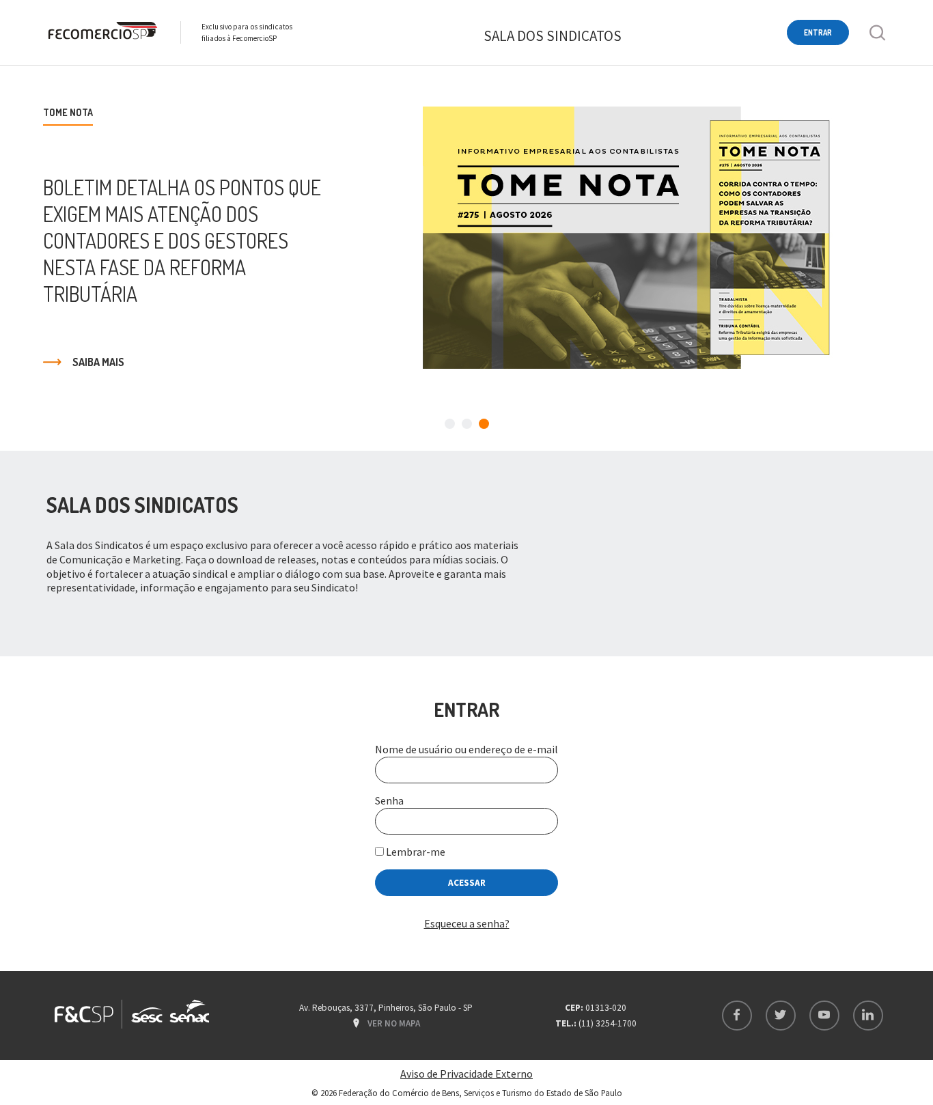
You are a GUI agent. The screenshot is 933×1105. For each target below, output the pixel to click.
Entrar (818, 32)
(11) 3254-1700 (608, 1023)
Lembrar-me (414, 851)
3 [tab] (484, 424)
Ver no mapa (393, 1023)
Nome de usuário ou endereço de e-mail (466, 749)
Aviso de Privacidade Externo (466, 1073)
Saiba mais (98, 362)
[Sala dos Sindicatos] (101, 32)
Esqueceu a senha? (467, 923)
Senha (389, 800)
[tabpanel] (466, 238)
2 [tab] (466, 424)
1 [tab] (449, 424)
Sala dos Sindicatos (553, 36)
